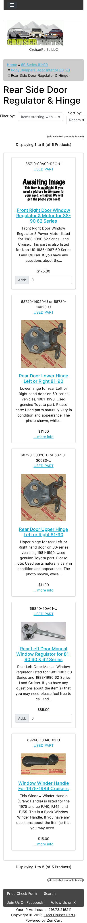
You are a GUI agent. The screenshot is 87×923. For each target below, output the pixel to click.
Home (12, 64)
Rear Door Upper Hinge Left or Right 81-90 (43, 532)
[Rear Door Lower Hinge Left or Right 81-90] (43, 344)
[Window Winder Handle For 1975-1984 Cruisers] (43, 764)
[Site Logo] (43, 33)
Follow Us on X (63, 902)
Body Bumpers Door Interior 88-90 (40, 70)
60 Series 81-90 (34, 64)
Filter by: (7, 116)
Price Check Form (22, 893)
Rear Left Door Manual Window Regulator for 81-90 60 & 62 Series (43, 654)
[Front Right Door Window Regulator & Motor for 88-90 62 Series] (43, 189)
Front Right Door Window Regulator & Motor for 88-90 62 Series (43, 216)
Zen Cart (54, 920)
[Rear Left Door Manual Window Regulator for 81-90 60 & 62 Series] (43, 631)
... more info (43, 436)
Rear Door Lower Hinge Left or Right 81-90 (43, 378)
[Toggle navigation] (12, 5)
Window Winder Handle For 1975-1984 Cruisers (43, 786)
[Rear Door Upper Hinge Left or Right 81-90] (43, 497)
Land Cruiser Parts (59, 915)
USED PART (44, 169)
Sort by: (75, 113)
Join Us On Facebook (25, 902)
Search (50, 893)
